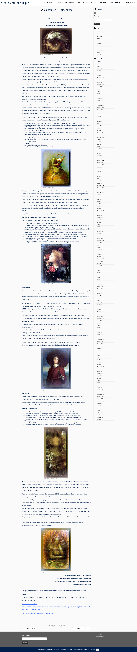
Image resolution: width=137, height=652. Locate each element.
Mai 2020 (99, 201)
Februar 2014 (100, 362)
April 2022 (99, 148)
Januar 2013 (99, 392)
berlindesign (70, 2)
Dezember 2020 (100, 185)
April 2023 (99, 121)
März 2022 (99, 151)
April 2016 (99, 302)
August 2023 (99, 112)
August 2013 (99, 375)
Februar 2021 (100, 180)
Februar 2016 (100, 307)
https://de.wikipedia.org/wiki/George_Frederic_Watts (38, 613)
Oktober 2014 (100, 343)
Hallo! (98, 38)
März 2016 (99, 304)
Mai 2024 (99, 93)
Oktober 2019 (100, 215)
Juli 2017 (99, 268)
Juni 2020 (99, 199)
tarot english (99, 47)
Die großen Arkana (101, 34)
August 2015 (99, 320)
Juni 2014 (99, 353)
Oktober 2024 (100, 82)
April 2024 (99, 96)
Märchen (93, 2)
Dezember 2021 (100, 158)
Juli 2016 (99, 295)
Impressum (100, 634)
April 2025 (99, 68)
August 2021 (99, 167)
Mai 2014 (99, 355)
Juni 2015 (99, 325)
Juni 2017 (99, 270)
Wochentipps (48, 2)
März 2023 (99, 123)
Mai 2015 (99, 327)
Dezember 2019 (100, 210)
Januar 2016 (99, 309)
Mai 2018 (99, 247)
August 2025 (99, 61)
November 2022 (100, 132)
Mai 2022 (99, 146)
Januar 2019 (99, 233)
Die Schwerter (100, 36)
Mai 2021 (99, 174)
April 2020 (99, 203)
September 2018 (100, 240)
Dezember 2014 (100, 339)
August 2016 (99, 293)
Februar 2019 (100, 231)
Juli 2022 (99, 141)
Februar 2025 (100, 73)
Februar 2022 (100, 153)
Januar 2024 (99, 102)
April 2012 (99, 412)
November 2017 (100, 258)
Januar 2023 (99, 128)
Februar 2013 (100, 389)
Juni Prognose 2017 (81, 628)
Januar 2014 (99, 364)
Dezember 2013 (100, 366)
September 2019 (100, 217)
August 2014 (99, 348)
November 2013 (100, 369)
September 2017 (100, 263)
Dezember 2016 (100, 284)
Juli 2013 (99, 378)
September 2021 (100, 164)
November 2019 (100, 213)
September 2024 (100, 84)
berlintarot (82, 2)
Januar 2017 (99, 281)
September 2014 (100, 346)
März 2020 (99, 206)
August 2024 (99, 86)
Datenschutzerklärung (100, 636)
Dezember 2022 (100, 130)
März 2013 (99, 387)
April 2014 (99, 357)
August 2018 (99, 242)
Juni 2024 (99, 91)
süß (97, 45)
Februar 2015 (100, 334)
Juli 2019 (99, 222)
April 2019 (99, 229)
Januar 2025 (99, 75)
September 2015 (100, 318)
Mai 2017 (99, 272)
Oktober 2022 (100, 135)
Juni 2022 (99, 144)
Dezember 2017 (100, 256)
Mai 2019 (99, 226)
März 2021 (99, 178)
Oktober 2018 (100, 238)
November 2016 (100, 286)
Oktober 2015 (100, 316)
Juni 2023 (99, 116)
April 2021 (99, 176)
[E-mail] (95, 13)
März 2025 (99, 70)
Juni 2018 (99, 245)
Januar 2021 (99, 183)
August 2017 (99, 265)
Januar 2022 (99, 155)
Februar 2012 (100, 417)
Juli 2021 (99, 169)
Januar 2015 (99, 336)
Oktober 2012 (100, 398)
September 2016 (100, 291)
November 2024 (100, 80)
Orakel (58, 2)
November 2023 (100, 107)
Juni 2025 (99, 63)
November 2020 (100, 187)
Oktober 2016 (100, 288)
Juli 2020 (99, 197)
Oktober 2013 (100, 371)
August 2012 (99, 403)
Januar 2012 (99, 419)
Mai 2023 (99, 119)
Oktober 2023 (100, 109)
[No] (135, 649)
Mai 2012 (99, 410)
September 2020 (100, 192)
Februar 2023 (100, 125)
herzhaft (98, 41)
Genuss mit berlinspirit (15, 3)
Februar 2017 (100, 279)
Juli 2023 (99, 114)
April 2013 (99, 385)
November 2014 (100, 341)
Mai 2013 (99, 382)
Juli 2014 (99, 350)
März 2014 (99, 359)
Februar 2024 (100, 100)
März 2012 (99, 414)
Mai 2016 (99, 300)
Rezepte (103, 2)
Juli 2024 (99, 89)
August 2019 (99, 219)
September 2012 (100, 401)
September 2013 (100, 373)
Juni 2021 (99, 171)
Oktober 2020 (100, 190)
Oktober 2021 (100, 162)
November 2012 (100, 396)
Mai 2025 (99, 66)
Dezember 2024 (100, 77)
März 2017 (99, 277)
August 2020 (99, 194)
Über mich (130, 2)
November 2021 (100, 160)
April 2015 (99, 330)
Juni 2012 (99, 408)
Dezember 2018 (100, 236)
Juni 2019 (99, 224)
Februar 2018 (100, 252)
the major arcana (100, 50)
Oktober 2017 (100, 261)
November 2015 (100, 314)
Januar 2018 (99, 254)
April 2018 (99, 249)
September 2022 (100, 137)
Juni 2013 (99, 380)
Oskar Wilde (29, 628)
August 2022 (99, 139)
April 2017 (99, 275)
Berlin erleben (116, 2)
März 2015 (99, 332)
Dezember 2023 (100, 105)
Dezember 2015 (100, 311)
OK (98, 649)
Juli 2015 (99, 323)
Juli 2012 (99, 405)
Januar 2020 (99, 208)
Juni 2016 (99, 297)
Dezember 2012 (100, 394)
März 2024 (99, 98)
